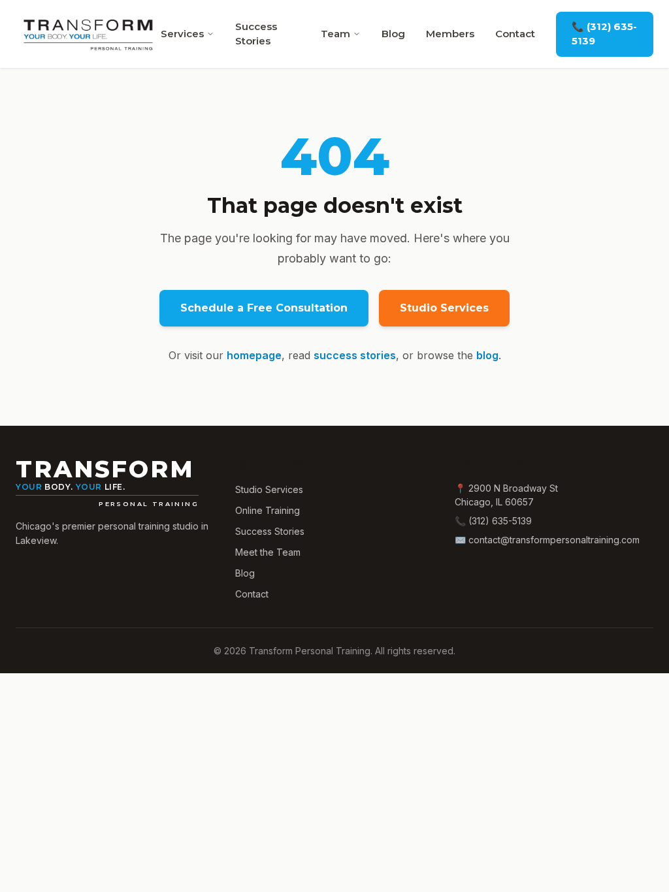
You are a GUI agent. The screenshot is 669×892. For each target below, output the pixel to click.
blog (487, 355)
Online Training (267, 510)
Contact (515, 33)
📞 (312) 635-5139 (604, 34)
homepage (254, 355)
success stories (355, 355)
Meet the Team (268, 552)
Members (450, 33)
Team (335, 33)
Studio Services (444, 308)
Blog (393, 33)
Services (182, 33)
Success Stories (256, 34)
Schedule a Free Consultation (264, 308)
